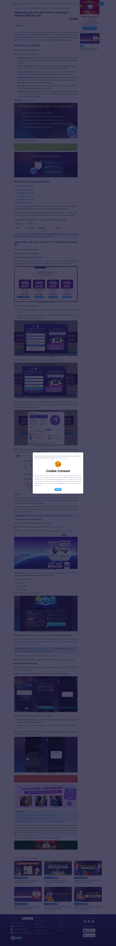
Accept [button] (58, 489)
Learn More (61, 483)
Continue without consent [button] (61, 458)
